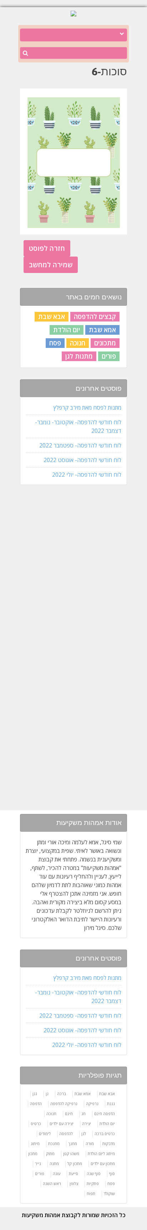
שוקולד (109, 1193)
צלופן (74, 1183)
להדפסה (66, 1133)
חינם (69, 1113)
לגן (83, 1133)
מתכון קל (74, 1163)
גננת (111, 1103)
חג (83, 1113)
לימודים (45, 1133)
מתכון (32, 1153)
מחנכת (54, 1143)
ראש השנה (52, 1183)
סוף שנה (94, 1173)
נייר (38, 1163)
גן (47, 1093)
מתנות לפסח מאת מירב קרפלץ (87, 407)
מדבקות (108, 1143)
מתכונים (105, 343)
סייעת (73, 1173)
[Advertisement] (71, 603)
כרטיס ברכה (105, 1133)
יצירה (86, 1123)
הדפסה (36, 1103)
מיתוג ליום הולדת (101, 1153)
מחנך (72, 1143)
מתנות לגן (79, 356)
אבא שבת (51, 316)
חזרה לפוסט (47, 248)
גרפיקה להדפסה (63, 1103)
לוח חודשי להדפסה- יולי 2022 (86, 475)
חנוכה (77, 343)
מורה (90, 1143)
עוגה (56, 1173)
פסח (55, 343)
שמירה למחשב (50, 264)
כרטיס (36, 1123)
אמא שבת (102, 329)
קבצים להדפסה (95, 316)
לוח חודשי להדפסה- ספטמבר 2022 (80, 445)
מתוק (50, 1153)
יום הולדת (66, 329)
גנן (34, 1093)
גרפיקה (92, 1103)
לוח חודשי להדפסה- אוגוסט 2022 (82, 460)
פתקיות (93, 1183)
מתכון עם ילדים (103, 1163)
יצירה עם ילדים (62, 1123)
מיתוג (35, 1143)
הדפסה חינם (104, 1113)
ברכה (61, 1093)
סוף (112, 1173)
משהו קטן (71, 1153)
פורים (109, 356)
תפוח (91, 1193)
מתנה (54, 1163)
